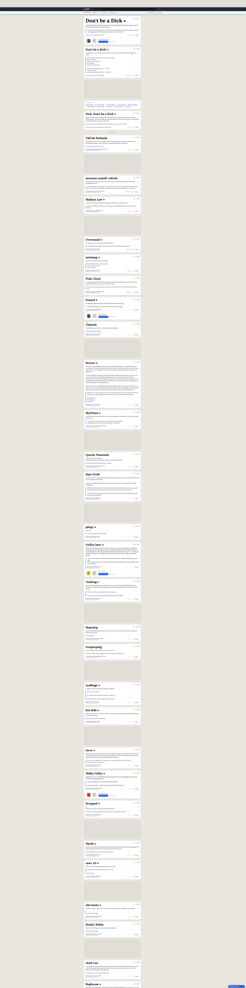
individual (93, 303)
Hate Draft (87, 498)
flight (102, 421)
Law (96, 203)
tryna (94, 973)
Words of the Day (87, 12)
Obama (93, 400)
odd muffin (93, 788)
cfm (94, 913)
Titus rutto (95, 35)
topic (95, 243)
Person (89, 782)
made (92, 812)
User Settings (159, 12)
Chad (97, 488)
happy (100, 287)
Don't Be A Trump (122, 105)
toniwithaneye (93, 291)
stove (87, 765)
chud (112, 968)
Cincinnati (133, 488)
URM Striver (92, 404)
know (98, 265)
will (124, 847)
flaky (107, 689)
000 (117, 421)
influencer (93, 779)
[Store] (159, 9)
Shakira (111, 206)
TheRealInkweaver (95, 656)
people (113, 866)
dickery (87, 55)
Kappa (121, 375)
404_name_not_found (95, 426)
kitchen (128, 760)
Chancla (87, 334)
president (118, 25)
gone (115, 377)
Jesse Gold (95, 75)
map (87, 261)
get (100, 306)
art (99, 809)
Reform (102, 203)
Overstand (88, 249)
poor (134, 416)
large (119, 713)
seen (117, 631)
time (125, 141)
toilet (100, 650)
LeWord (91, 270)
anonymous (92, 309)
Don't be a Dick (88, 35)
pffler (92, 498)
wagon (100, 181)
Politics (104, 12)
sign (87, 866)
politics (97, 389)
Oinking (87, 598)
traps (134, 585)
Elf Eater (92, 249)
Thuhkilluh (91, 854)
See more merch (112, 41)
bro (102, 146)
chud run (87, 975)
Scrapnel (87, 814)
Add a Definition (151, 12)
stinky (102, 928)
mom (89, 331)
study (131, 386)
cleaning (132, 558)
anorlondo (94, 934)
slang (96, 754)
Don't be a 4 (128, 106)
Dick (95, 124)
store (95, 966)
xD (112, 869)
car (90, 530)
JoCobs (92, 701)
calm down (119, 306)
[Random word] (155, 9)
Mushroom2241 (96, 466)
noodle (93, 718)
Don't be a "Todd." (119, 106)
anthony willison (92, 765)
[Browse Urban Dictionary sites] (87, 9)
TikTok (95, 146)
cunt (103, 762)
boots (94, 908)
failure (114, 379)
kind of (114, 181)
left (125, 493)
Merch (137, 35)
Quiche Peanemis (89, 466)
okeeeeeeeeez (93, 876)
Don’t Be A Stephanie (133, 105)
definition (127, 777)
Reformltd (93, 210)
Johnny (92, 595)
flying (108, 328)
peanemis (98, 463)
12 (86, 282)
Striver (87, 404)
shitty (87, 530)
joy (97, 121)
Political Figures (112, 12)
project (101, 809)
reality (112, 284)
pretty (97, 287)
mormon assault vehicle (90, 191)
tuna (90, 718)
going (96, 306)
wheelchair (95, 782)
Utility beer (88, 566)
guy (92, 287)
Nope (94, 562)
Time (102, 68)
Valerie (98, 779)
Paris (106, 421)
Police (87, 585)
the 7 (127, 246)
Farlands (99, 146)
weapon (94, 328)
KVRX (97, 191)
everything (104, 261)
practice (101, 852)
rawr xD (87, 876)
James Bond (95, 533)
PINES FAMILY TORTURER (97, 149)
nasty (112, 653)
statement (100, 243)
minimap (87, 270)
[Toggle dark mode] (162, 9)
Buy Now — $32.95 (103, 41)
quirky (110, 460)
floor (125, 812)
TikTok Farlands (89, 149)
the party (106, 812)
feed (111, 713)
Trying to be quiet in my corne (100, 127)
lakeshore (93, 566)
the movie (104, 463)
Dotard (87, 309)
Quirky (87, 458)
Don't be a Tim (109, 106)
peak (120, 460)
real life (95, 632)
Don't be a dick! (88, 75)
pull (91, 533)
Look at (88, 913)
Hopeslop (87, 638)
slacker (87, 370)
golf (103, 550)
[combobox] (125, 9)
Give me (89, 463)
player (102, 264)
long (102, 303)
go (94, 869)
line (111, 186)
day (112, 548)
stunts (99, 533)
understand (90, 243)
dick (94, 30)
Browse (94, 12)
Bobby (96, 931)
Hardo (87, 854)
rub (115, 928)
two (108, 866)
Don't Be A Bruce (91, 106)
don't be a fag (100, 106)
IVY (112, 393)
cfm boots (88, 916)
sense (122, 303)
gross (113, 695)
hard (89, 418)
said (95, 53)
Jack (96, 852)
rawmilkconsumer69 (94, 638)
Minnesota (88, 713)
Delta (87, 416)
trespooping (88, 656)
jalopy (87, 536)
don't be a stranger (111, 105)
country (131, 30)
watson (90, 536)
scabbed (88, 689)
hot (95, 718)
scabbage (87, 701)
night (127, 968)
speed (131, 585)
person (99, 284)
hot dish (87, 721)
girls (119, 908)
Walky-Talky (88, 788)
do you (95, 265)
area (92, 689)
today (104, 852)
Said (103, 143)
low (115, 143)
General (89, 762)
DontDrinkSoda (93, 598)
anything (120, 53)
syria (109, 27)
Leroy (88, 246)
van (105, 181)
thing (115, 653)
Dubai (104, 206)
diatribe (92, 916)
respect (102, 121)
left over (92, 809)
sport (107, 483)
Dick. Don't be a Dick (100, 105)
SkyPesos (87, 426)
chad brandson (93, 975)
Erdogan (131, 25)
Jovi (128, 908)
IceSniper (92, 814)
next (106, 650)
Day (97, 188)
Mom (88, 699)
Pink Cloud (88, 291)
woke (108, 119)
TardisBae (92, 334)
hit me (92, 331)
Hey (88, 931)
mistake (125, 203)
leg (108, 699)
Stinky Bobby (88, 934)
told (96, 246)
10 (88, 636)
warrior (120, 186)
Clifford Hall (92, 721)
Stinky (93, 931)
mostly (92, 261)
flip (115, 328)
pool (88, 560)
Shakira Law (88, 210)
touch (92, 32)
